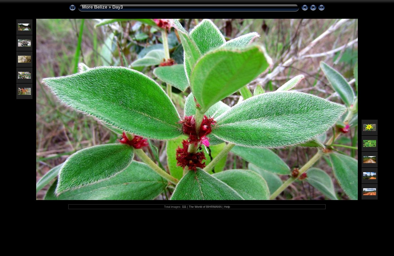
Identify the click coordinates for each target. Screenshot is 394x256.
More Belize (94, 7)
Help (227, 206)
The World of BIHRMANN (205, 206)
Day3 (117, 7)
